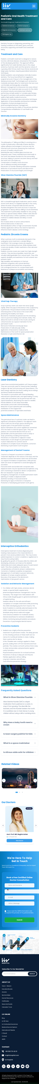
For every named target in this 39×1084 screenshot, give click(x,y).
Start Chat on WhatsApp (21, 1075)
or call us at (19, 1080)
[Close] (35, 1052)
